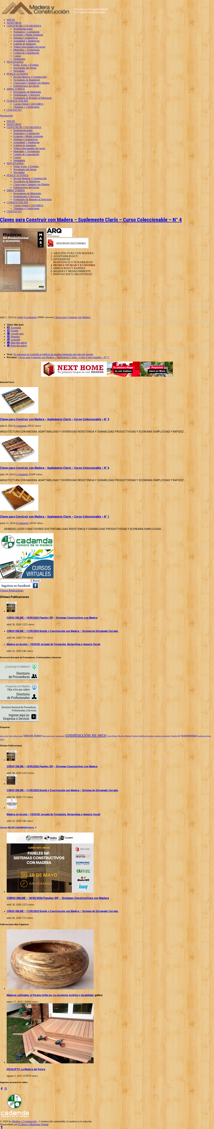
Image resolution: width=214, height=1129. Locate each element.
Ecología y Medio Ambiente (28, 34)
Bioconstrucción (48, 736)
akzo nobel (4, 736)
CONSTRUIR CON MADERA (24, 25)
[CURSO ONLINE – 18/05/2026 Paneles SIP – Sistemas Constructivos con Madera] (12, 611)
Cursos (17, 55)
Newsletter (19, 70)
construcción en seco (85, 735)
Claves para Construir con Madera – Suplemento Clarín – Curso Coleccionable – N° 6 (54, 468)
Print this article (18, 345)
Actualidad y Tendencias (26, 40)
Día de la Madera (124, 736)
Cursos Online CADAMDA (28, 103)
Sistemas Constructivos (25, 37)
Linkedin (15, 339)
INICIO (11, 19)
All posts (29, 827)
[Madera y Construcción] (55, 14)
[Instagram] (5, 1088)
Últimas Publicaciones (11, 590)
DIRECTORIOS (16, 88)
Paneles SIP (175, 736)
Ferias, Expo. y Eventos (26, 64)
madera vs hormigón (163, 736)
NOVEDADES (15, 61)
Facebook (15, 327)
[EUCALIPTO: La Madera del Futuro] (50, 1062)
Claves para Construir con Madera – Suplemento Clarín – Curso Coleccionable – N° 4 (91, 220)
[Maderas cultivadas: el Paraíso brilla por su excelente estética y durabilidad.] (50, 988)
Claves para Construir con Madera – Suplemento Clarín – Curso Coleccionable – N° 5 (54, 419)
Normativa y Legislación (26, 31)
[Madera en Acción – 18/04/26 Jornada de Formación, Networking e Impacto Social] (12, 807)
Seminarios (19, 58)
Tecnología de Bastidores (26, 79)
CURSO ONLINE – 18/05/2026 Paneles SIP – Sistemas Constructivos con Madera (52, 617)
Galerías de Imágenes (24, 43)
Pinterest (15, 336)
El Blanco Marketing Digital (33, 1124)
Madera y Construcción (24, 1121)
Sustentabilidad (189, 735)
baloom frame (32, 735)
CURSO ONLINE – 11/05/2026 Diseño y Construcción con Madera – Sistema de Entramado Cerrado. (63, 631)
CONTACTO (14, 110)
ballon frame (18, 736)
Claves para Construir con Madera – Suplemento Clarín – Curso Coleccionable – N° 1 (54, 517)
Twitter (14, 330)
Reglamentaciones (23, 28)
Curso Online (112, 736)
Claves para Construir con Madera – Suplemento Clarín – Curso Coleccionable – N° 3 (63, 357)
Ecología (135, 736)
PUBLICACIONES (17, 73)
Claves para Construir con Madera (31, 82)
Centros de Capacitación (26, 52)
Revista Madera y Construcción (30, 76)
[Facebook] (1, 1088)
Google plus (17, 333)
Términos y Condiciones (26, 107)
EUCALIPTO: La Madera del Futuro (26, 1069)
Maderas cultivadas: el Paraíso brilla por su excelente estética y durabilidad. (50, 995)
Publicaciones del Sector (26, 85)
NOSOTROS (14, 22)
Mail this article (18, 342)
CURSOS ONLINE (17, 100)
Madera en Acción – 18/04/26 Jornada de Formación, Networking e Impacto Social (53, 644)
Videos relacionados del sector (29, 46)
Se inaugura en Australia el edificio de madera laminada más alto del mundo (53, 354)
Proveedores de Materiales (27, 91)
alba (10, 736)
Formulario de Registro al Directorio (32, 97)
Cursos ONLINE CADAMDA (12, 827)
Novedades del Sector (24, 67)
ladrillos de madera (146, 736)
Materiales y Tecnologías (26, 49)
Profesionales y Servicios (26, 94)
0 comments (30, 317)
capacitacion (60, 736)
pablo (20, 317)
